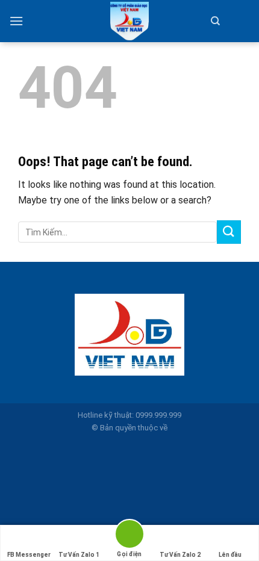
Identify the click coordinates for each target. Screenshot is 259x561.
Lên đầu (230, 554)
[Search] (215, 21)
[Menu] (16, 21)
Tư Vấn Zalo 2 (180, 554)
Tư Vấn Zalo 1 (78, 554)
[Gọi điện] (129, 536)
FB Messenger (29, 554)
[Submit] (229, 232)
